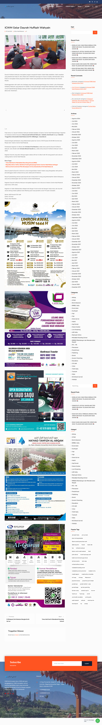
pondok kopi (75, 584)
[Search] (95, 386)
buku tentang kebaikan (77, 538)
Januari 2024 (76, 177)
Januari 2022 (76, 239)
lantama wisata (76, 561)
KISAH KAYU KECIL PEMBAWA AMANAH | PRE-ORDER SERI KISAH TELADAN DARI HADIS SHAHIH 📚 (84, 59)
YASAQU (74, 379)
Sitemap (95, 713)
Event (67, 713)
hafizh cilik (89, 544)
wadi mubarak (75, 600)
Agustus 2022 (76, 220)
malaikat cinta (92, 571)
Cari (72, 27)
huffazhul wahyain (80, 548)
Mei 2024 (74, 169)
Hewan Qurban (76, 327)
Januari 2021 (75, 271)
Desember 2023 (76, 180)
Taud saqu (81, 594)
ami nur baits (85, 535)
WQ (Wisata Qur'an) (77, 377)
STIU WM (74, 363)
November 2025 (76, 134)
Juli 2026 (74, 121)
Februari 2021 (76, 268)
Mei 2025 (74, 148)
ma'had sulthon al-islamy (78, 564)
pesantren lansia (76, 580)
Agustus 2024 (76, 161)
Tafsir (73, 366)
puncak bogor (75, 587)
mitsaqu (81, 577)
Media (79, 6)
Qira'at (74, 355)
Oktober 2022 (76, 215)
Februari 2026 (76, 129)
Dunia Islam (75, 308)
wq (81, 603)
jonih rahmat (75, 554)
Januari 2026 (76, 132)
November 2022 (76, 212)
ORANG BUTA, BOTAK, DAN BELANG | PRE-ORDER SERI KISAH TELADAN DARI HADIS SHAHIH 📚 (84, 53)
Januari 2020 (76, 284)
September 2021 (76, 249)
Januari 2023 (76, 207)
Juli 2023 (74, 191)
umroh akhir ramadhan (77, 597)
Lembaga (59, 6)
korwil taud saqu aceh (85, 554)
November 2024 (76, 156)
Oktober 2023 (76, 185)
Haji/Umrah (75, 324)
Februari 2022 (76, 236)
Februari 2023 (76, 204)
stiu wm (93, 590)
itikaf (89, 551)
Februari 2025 (76, 153)
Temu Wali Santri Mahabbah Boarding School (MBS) (21, 162)
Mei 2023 (74, 196)
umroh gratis (88, 597)
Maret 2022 (75, 233)
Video (73, 374)
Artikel (87, 6)
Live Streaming (76, 329)
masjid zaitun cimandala (87, 574)
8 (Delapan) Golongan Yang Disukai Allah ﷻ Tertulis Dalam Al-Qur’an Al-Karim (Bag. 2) (83, 100)
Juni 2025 (75, 145)
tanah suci (74, 594)
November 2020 (76, 276)
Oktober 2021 (75, 247)
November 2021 (76, 244)
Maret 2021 (75, 265)
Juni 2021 (75, 257)
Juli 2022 (74, 223)
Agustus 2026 (76, 118)
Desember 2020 (76, 273)
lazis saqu (84, 561)
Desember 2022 (76, 209)
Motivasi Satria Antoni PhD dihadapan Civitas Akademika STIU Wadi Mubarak (29, 166)
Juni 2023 (75, 193)
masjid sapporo (75, 574)
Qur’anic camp (75, 590)
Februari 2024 (76, 174)
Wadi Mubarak (76, 87)
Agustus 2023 (76, 188)
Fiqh (73, 313)
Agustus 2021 (76, 252)
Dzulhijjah (75, 311)
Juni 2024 (75, 166)
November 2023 (76, 182)
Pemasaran (75, 347)
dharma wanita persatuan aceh (79, 541)
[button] (64, 110)
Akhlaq (74, 297)
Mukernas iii (88, 577)
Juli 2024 (74, 164)
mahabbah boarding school (78, 567)
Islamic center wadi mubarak (79, 551)
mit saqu (74, 577)
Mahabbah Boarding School (79, 337)
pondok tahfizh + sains (85, 584)
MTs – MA (74, 344)
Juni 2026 (75, 124)
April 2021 (75, 263)
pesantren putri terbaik (88, 580)
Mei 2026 (74, 126)
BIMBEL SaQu (75, 305)
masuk (17, 635)
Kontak (81, 713)
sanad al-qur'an (85, 590)
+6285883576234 (45, 689)
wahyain (83, 600)
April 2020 (75, 281)
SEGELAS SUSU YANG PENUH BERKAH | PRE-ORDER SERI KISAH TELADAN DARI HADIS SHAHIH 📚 (84, 47)
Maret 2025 (75, 150)
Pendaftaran (70, 6)
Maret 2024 (75, 172)
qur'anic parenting (85, 587)
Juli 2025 (74, 142)
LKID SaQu (75, 332)
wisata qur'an (91, 600)
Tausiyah (74, 371)
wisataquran (75, 603)
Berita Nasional (76, 303)
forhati (83, 544)
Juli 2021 (74, 255)
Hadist (74, 321)
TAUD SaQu (75, 369)
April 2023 (75, 199)
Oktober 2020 (76, 279)
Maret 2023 (75, 201)
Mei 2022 (74, 228)
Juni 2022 (75, 225)
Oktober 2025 (76, 137)
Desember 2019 (76, 287)
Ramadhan (75, 361)
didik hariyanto (75, 544)
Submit (87, 663)
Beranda (51, 6)
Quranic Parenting (77, 358)
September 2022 (76, 217)
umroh (88, 594)
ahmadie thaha (75, 535)
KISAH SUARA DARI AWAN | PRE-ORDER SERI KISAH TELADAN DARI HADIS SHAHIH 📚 (84, 423)
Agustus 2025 (76, 140)
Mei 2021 (74, 260)
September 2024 (76, 158)
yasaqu (86, 603)
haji (73, 548)
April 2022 (75, 231)
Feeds (87, 713)
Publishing (75, 353)
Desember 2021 (76, 241)
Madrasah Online (76, 335)
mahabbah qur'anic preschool (79, 571)
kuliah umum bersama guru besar (80, 558)
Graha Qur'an (75, 319)
